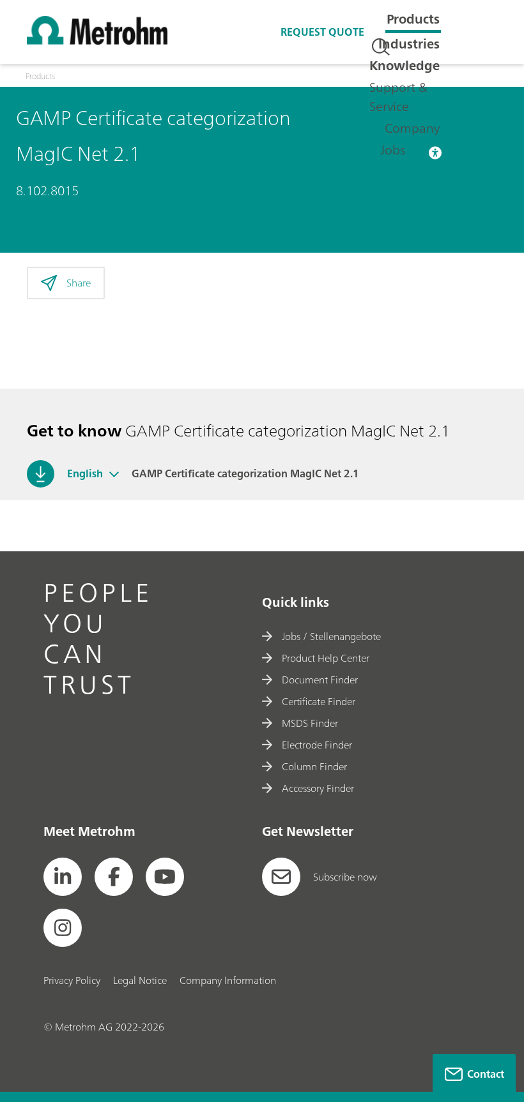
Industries (409, 44)
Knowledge (404, 65)
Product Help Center (325, 658)
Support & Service (398, 96)
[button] (114, 473)
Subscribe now (345, 877)
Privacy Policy (71, 980)
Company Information (228, 980)
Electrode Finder (317, 744)
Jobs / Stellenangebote (331, 636)
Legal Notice (140, 980)
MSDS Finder (310, 723)
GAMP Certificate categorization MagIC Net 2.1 (245, 473)
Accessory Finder (318, 788)
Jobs (392, 149)
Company (412, 128)
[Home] (97, 41)
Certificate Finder (318, 701)
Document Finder (320, 679)
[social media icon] (62, 877)
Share (78, 283)
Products (413, 19)
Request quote (322, 32)
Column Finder (314, 766)
